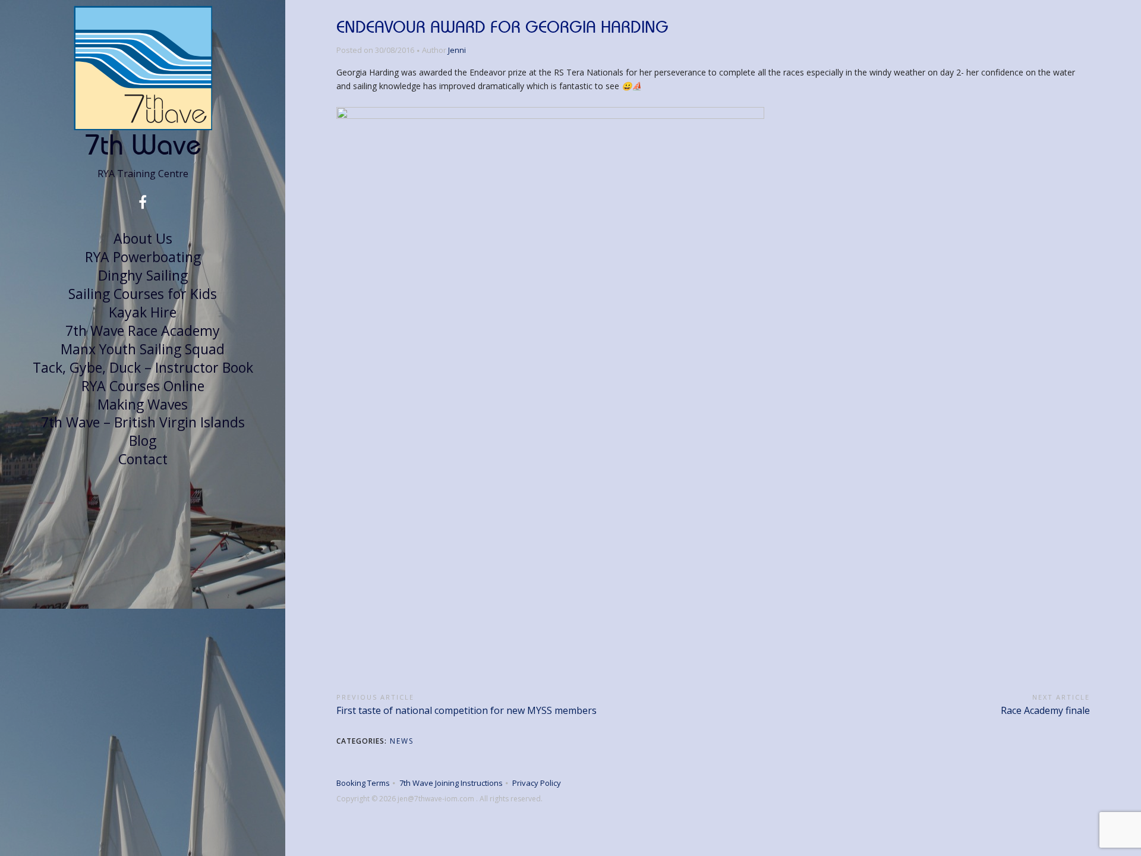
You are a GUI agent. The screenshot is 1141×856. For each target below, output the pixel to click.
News (402, 741)
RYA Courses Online (142, 385)
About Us (143, 238)
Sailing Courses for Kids (142, 293)
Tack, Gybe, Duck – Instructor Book (143, 367)
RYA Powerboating (143, 256)
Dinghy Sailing (143, 275)
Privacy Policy (536, 783)
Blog (142, 440)
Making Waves (142, 404)
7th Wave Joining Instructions (451, 783)
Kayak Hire (142, 312)
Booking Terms (363, 783)
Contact (143, 458)
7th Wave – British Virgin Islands (143, 422)
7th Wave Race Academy (142, 330)
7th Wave (142, 144)
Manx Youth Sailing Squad (143, 348)
